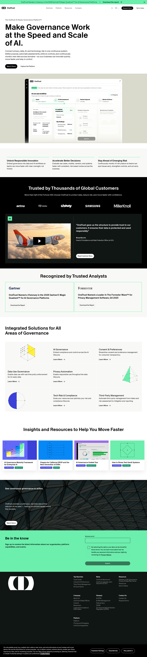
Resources (122, 583)
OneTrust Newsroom (103, 579)
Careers (76, 603)
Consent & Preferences (81, 582)
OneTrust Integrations (81, 625)
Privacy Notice (106, 555)
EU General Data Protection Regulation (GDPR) (105, 608)
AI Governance (79, 586)
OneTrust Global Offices (82, 600)
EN (116, 8)
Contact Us (122, 598)
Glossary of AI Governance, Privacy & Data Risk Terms (128, 580)
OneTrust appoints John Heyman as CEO (104, 582)
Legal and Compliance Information (81, 608)
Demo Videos (123, 586)
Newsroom (77, 605)
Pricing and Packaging (81, 623)
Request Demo (124, 600)
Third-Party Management (82, 584)
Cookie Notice (45, 654)
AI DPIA (98, 598)
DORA (98, 605)
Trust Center (78, 579)
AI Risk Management (103, 600)
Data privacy (100, 603)
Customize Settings (97, 651)
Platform (76, 621)
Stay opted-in (128, 651)
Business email (90, 536)
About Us (77, 598)
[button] (145, 2)
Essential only (113, 651)
